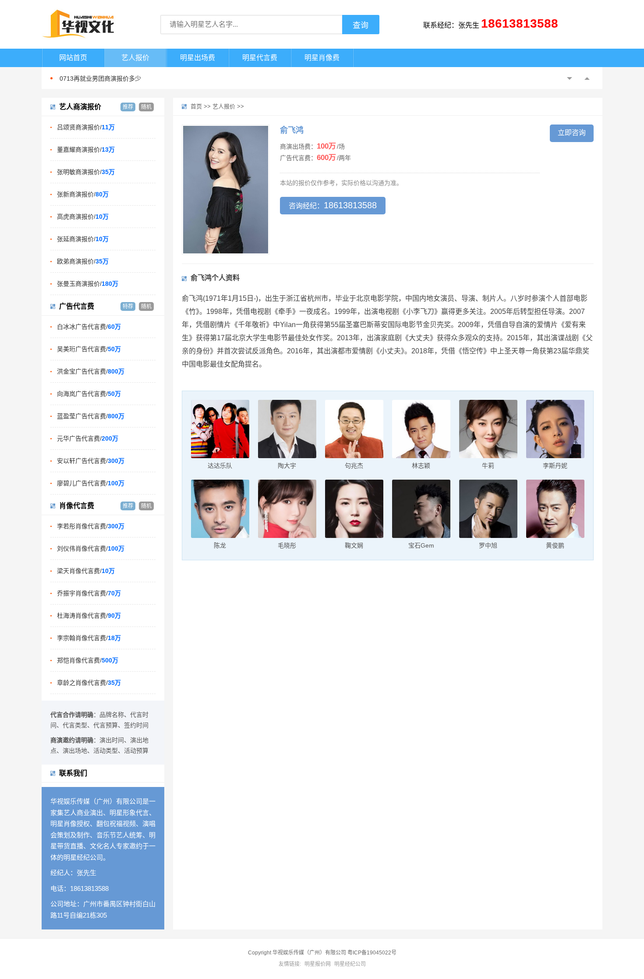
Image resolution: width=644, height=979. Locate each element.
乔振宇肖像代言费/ (89, 593)
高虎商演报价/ (83, 216)
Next (587, 78)
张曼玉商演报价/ (87, 283)
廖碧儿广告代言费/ (90, 483)
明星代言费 (259, 57)
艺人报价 (135, 57)
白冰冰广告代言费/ (89, 326)
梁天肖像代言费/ (86, 570)
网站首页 (73, 57)
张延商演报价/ (83, 238)
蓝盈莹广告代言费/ (90, 416)
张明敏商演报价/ (86, 171)
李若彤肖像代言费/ (90, 526)
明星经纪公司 (350, 964)
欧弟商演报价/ (83, 261)
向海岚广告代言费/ (89, 393)
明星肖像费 (322, 57)
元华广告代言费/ (87, 438)
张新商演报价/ (83, 194)
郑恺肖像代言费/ (87, 660)
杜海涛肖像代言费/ (89, 615)
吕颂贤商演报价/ (86, 127)
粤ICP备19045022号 (371, 953)
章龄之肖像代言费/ (89, 682)
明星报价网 (317, 964)
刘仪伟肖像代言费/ (90, 548)
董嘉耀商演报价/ (86, 149)
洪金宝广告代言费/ (90, 371)
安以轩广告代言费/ (90, 460)
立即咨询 (572, 132)
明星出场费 (197, 57)
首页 (196, 106)
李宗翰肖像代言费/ (89, 637)
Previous (569, 78)
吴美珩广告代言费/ (89, 348)
